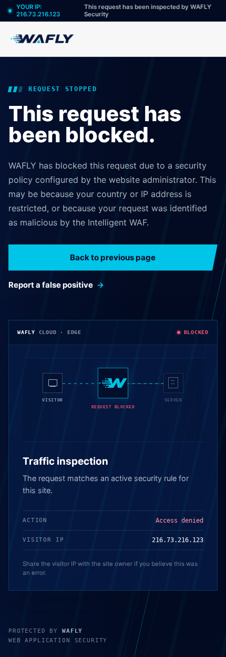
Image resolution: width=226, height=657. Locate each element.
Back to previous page (113, 257)
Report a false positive (50, 285)
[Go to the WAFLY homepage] (42, 38)
